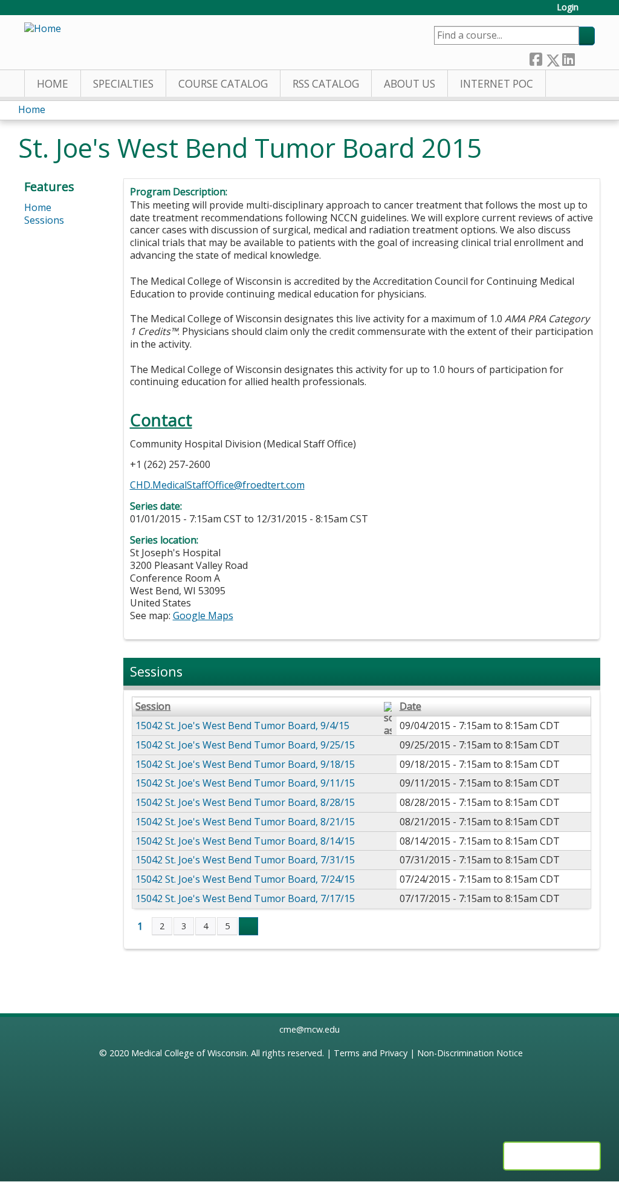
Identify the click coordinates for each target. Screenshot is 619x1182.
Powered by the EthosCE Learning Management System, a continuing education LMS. (552, 1156)
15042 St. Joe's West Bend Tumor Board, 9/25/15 (245, 745)
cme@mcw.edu (309, 1029)
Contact (161, 420)
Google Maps (203, 615)
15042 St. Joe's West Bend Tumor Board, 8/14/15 (245, 841)
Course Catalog (223, 84)
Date (410, 706)
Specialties (123, 84)
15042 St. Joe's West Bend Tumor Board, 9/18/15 (245, 764)
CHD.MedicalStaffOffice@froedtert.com (217, 485)
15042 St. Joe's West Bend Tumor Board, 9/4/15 (242, 725)
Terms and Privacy (370, 1053)
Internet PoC (496, 84)
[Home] (42, 28)
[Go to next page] (248, 926)
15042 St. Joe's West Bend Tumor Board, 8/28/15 (245, 802)
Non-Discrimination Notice (470, 1053)
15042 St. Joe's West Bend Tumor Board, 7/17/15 (245, 898)
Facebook (536, 57)
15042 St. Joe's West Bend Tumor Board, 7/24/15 (245, 879)
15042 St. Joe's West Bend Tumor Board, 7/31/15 (245, 859)
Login (567, 7)
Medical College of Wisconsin (189, 1053)
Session (152, 706)
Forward (584, 57)
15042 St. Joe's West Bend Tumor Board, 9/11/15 (245, 783)
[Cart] (591, 12)
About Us (409, 84)
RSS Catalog (326, 84)
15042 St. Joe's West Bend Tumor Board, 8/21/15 (245, 821)
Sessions (44, 220)
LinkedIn (568, 57)
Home (52, 84)
